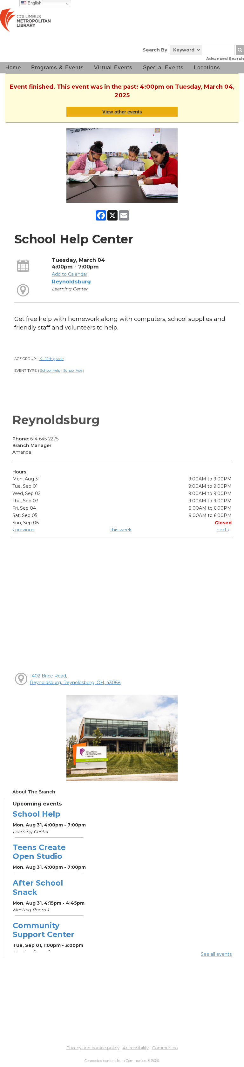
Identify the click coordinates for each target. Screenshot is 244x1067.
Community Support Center (43, 930)
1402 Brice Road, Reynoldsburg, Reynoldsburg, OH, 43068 (75, 679)
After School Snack (38, 887)
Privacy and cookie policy (92, 1047)
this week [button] (121, 530)
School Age (72, 370)
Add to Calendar (69, 274)
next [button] (222, 530)
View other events (122, 111)
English (33, 3)
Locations (207, 68)
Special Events (163, 68)
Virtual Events (113, 68)
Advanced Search (225, 58)
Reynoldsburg (71, 281)
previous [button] (24, 530)
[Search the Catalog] (240, 50)
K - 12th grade (51, 359)
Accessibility (136, 1047)
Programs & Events (57, 68)
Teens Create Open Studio (39, 852)
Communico (165, 1047)
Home (13, 68)
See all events (216, 954)
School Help (50, 370)
